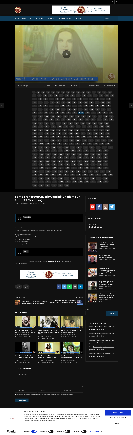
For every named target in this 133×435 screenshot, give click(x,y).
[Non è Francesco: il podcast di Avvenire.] (92, 259)
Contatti (78, 18)
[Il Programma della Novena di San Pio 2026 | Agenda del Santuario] (92, 297)
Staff (18, 203)
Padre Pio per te (64, 18)
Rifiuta (118, 423)
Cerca (87, 309)
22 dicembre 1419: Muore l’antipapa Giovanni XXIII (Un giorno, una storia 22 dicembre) (63, 302)
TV (30, 18)
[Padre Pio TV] (18, 10)
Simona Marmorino (105, 248)
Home (17, 18)
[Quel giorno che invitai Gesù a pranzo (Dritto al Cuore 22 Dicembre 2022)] (17, 302)
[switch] (50, 431)
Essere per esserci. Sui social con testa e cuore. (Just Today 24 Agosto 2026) (107, 271)
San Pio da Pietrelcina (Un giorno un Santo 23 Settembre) (25, 331)
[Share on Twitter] (64, 286)
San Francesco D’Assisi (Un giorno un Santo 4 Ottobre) (47, 357)
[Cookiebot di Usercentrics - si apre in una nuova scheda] (12, 431)
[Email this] (75, 286)
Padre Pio (27, 217)
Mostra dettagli (95, 431)
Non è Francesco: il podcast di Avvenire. (105, 256)
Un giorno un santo (35, 23)
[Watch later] (112, 2)
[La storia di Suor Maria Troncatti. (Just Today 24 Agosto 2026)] (92, 247)
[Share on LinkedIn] (80, 286)
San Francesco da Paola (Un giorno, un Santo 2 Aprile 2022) (71, 357)
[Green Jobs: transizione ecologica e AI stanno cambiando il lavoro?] (92, 285)
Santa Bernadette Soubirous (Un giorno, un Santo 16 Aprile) (25, 357)
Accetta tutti (118, 412)
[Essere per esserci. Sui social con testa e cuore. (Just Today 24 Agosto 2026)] (92, 272)
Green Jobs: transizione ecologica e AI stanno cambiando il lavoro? (106, 282)
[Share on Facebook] (59, 286)
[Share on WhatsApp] (69, 286)
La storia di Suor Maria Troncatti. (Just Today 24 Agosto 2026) (106, 244)
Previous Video (20, 297)
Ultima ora (51, 18)
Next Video (79, 297)
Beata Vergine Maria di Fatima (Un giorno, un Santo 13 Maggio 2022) (48, 332)
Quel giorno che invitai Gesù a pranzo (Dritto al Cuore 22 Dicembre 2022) (34, 302)
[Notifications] (116, 2)
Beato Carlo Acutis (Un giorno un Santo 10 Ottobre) (71, 331)
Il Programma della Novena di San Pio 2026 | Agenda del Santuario (107, 295)
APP (23, 18)
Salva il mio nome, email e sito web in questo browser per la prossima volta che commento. (45, 395)
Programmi (40, 18)
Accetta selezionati (118, 417)
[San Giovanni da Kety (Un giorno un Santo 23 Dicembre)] (2, 105)
